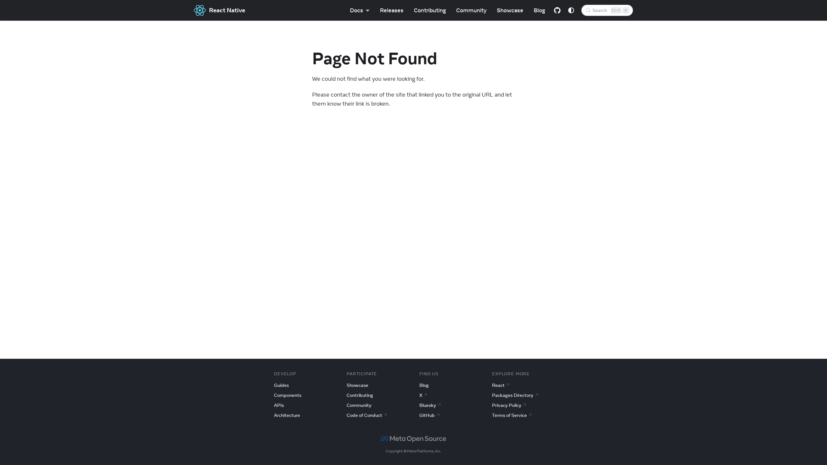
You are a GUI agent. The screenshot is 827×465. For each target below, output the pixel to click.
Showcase (510, 10)
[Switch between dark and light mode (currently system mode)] (571, 10)
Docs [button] (356, 10)
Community (471, 10)
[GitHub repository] (557, 10)
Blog (539, 10)
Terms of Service (509, 415)
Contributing (430, 10)
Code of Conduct (364, 415)
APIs (279, 405)
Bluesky (427, 405)
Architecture (287, 415)
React (498, 385)
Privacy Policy (506, 405)
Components (287, 395)
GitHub (427, 415)
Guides (281, 385)
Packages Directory (512, 395)
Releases (391, 10)
